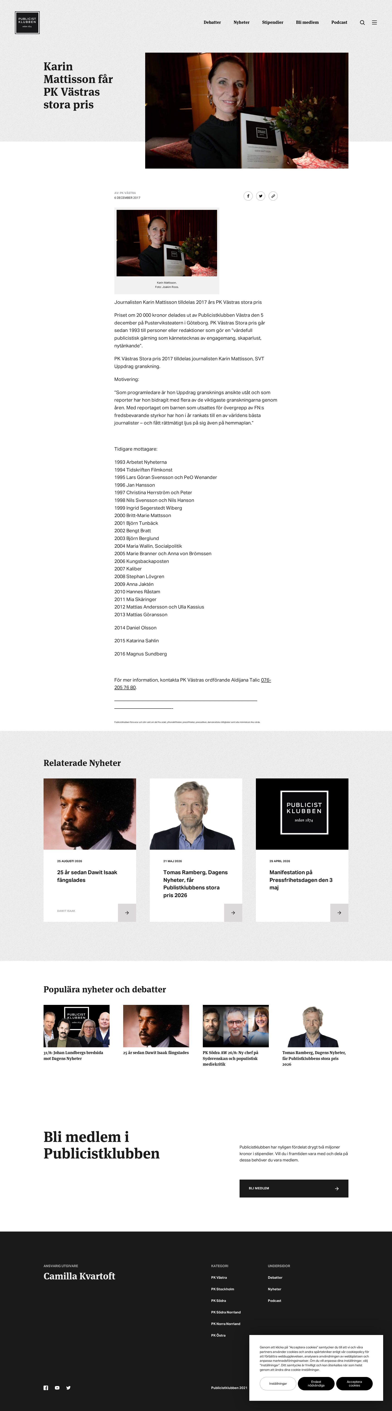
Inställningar (278, 1383)
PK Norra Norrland (225, 1324)
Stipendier (272, 22)
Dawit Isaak (66, 911)
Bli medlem (307, 22)
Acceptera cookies (354, 1383)
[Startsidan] (27, 22)
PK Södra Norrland (226, 1312)
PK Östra (218, 1335)
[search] (362, 22)
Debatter (212, 22)
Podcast (339, 22)
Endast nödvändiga (316, 1383)
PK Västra (219, 1277)
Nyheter (242, 22)
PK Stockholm (222, 1289)
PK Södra (218, 1301)
